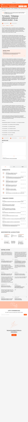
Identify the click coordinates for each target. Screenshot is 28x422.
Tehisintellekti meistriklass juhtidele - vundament (21, 243)
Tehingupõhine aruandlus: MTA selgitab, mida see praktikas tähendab (12, 201)
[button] (12, 314)
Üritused (12, 8)
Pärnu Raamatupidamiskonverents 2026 (13, 242)
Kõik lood (5, 8)
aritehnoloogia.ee (17, 4)
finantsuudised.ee (13, 4)
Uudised (3, 203)
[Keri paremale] (24, 55)
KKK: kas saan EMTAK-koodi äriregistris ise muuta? (10, 215)
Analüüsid (3, 200)
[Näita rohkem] (24, 4)
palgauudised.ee (8, 4)
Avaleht (2, 8)
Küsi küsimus (9, 8)
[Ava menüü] (4, 4)
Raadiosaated (16, 8)
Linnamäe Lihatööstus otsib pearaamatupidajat (10, 158)
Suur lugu (16, 259)
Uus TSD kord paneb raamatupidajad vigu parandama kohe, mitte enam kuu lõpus (19, 287)
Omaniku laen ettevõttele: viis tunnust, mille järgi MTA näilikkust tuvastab (13, 218)
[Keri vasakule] (3, 55)
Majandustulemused (5, 214)
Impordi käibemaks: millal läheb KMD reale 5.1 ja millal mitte (11, 212)
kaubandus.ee (21, 4)
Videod (19, 8)
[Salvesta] (25, 172)
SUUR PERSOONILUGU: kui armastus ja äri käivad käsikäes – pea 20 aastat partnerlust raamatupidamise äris (20, 262)
